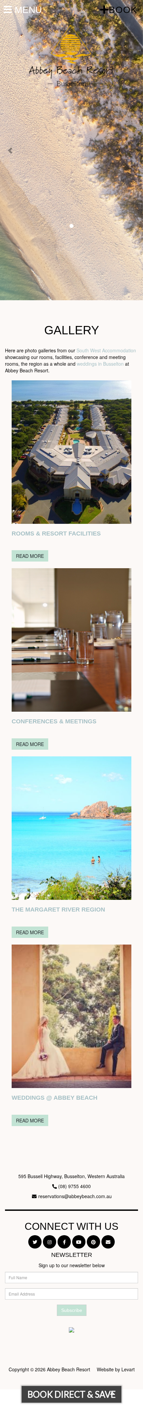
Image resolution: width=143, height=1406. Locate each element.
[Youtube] (79, 1242)
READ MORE (30, 556)
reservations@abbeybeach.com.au (75, 1196)
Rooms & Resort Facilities (56, 533)
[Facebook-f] (64, 1242)
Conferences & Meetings (54, 721)
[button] (11, 150)
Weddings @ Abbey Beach (54, 1097)
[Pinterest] (93, 1242)
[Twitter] (35, 1242)
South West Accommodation (106, 350)
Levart (128, 1369)
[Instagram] (50, 1242)
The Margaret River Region (58, 909)
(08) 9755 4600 (74, 1186)
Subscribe (71, 1310)
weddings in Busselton (100, 363)
